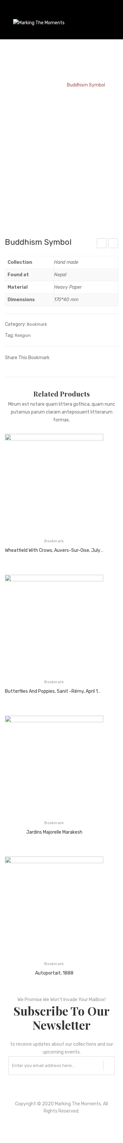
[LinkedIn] (97, 357)
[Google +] (87, 357)
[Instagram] (70, 1126)
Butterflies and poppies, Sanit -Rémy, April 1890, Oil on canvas (54, 691)
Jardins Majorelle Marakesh (54, 832)
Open (10, 14)
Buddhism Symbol (102, 244)
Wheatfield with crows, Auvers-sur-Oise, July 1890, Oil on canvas (54, 550)
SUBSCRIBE (109, 1066)
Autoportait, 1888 (54, 973)
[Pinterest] (77, 357)
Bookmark (48, 85)
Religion (23, 335)
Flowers (113, 244)
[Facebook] (57, 357)
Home (24, 85)
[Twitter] (67, 357)
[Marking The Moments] (39, 23)
